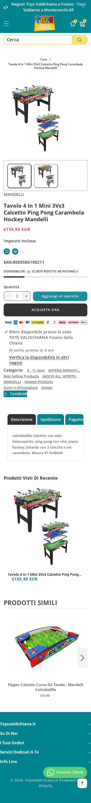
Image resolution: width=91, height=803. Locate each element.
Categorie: (14, 370)
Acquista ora (45, 309)
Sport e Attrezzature (21, 387)
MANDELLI (12, 381)
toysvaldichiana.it (41, 780)
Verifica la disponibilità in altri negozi (39, 360)
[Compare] (15, 251)
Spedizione (51, 419)
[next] (82, 658)
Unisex (46, 387)
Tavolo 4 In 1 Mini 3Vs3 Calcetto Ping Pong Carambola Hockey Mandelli (43, 574)
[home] (45, 797)
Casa (43, 59)
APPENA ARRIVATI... (64, 370)
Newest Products (39, 381)
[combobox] (45, 40)
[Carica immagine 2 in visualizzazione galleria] (46, 176)
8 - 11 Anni (36, 370)
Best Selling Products (21, 376)
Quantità (11, 287)
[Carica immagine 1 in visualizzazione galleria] (19, 176)
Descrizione (22, 419)
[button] (83, 7)
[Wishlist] (7, 251)
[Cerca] (79, 40)
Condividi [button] (18, 393)
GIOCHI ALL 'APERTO (59, 376)
